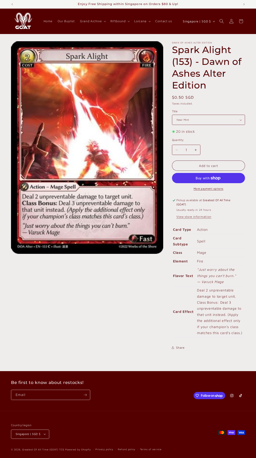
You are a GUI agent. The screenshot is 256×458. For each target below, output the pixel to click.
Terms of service (151, 449)
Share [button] (180, 348)
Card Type (182, 230)
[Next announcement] (244, 4)
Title (175, 111)
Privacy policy (104, 449)
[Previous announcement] (12, 4)
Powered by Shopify (78, 449)
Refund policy (126, 449)
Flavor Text (183, 276)
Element (180, 261)
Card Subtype (180, 241)
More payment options (208, 188)
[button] (92, 21)
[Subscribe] (85, 395)
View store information (194, 216)
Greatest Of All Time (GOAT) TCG (43, 449)
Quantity (178, 140)
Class (177, 253)
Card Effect (183, 311)
